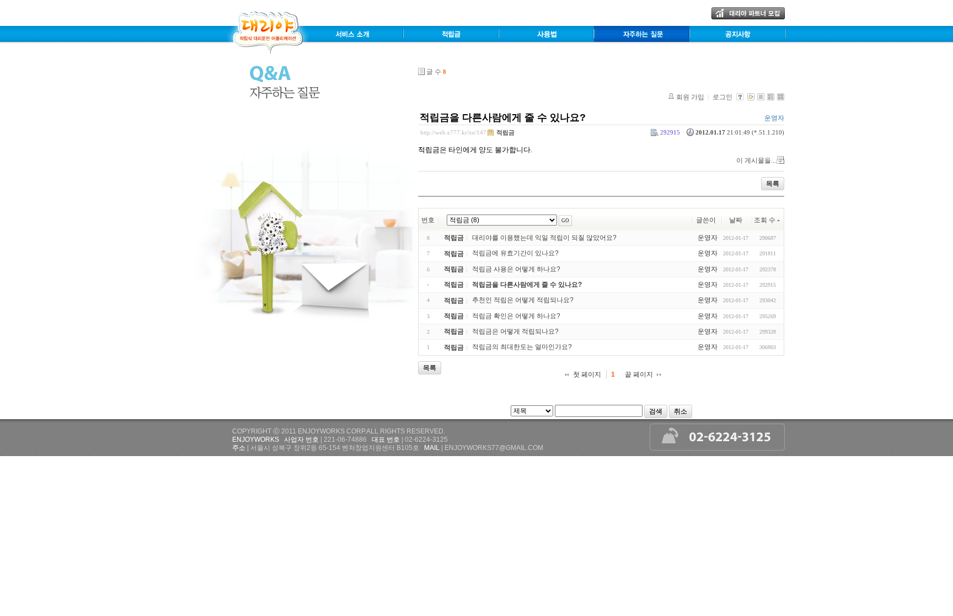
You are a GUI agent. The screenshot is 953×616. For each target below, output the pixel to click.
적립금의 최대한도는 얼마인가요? (522, 347)
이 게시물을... (756, 160)
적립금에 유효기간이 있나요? (515, 254)
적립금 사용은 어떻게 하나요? (516, 269)
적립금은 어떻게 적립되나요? (515, 331)
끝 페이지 (639, 374)
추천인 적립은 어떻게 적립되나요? (523, 300)
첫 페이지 (587, 374)
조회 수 (764, 220)
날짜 (735, 220)
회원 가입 (690, 97)
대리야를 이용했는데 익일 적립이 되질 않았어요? (544, 238)
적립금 (505, 132)
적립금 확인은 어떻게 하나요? (516, 316)
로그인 (722, 97)
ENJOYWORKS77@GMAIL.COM (494, 448)
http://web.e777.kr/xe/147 (453, 132)
